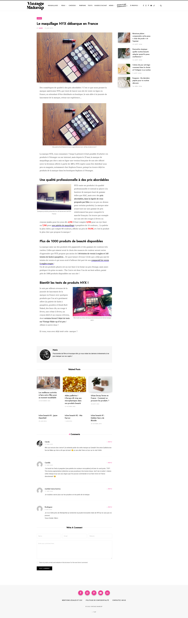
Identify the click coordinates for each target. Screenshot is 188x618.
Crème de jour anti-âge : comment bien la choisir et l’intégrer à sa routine (141, 67)
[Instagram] (87, 592)
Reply (110, 442)
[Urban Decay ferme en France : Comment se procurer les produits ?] (100, 384)
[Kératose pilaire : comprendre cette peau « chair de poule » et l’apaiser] (125, 39)
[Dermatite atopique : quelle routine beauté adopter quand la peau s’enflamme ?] (125, 54)
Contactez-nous (119, 600)
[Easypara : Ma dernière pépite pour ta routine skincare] (125, 82)
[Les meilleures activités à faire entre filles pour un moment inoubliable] (48, 382)
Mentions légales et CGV (72, 600)
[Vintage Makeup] (35, 5)
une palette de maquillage (63, 225)
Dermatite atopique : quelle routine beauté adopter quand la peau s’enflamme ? (141, 53)
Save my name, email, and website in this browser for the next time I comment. (63, 562)
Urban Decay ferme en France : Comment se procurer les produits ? (100, 398)
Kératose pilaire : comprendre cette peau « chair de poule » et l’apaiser (141, 37)
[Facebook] (27, 93)
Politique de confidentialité (97, 600)
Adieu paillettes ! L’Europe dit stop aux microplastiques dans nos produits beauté (73, 399)
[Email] (27, 104)
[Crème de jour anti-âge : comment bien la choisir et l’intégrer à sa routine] (125, 69)
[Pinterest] (27, 98)
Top (94, 612)
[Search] (160, 5)
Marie (41, 28)
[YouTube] (100, 592)
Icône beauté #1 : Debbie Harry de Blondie (98, 418)
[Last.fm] (107, 592)
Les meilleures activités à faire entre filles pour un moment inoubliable (48, 395)
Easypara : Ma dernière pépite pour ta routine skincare (141, 80)
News (39, 18)
